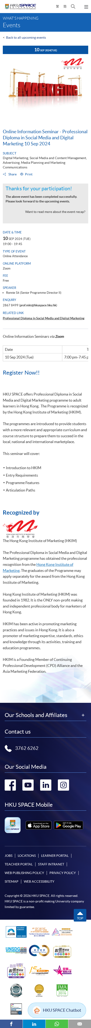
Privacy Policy (62, 873)
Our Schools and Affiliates (36, 715)
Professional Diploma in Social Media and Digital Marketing (43, 318)
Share (12, 174)
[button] (73, 6)
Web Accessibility (39, 881)
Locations (27, 855)
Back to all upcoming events (26, 37)
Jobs (8, 855)
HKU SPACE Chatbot (62, 1010)
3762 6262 (26, 748)
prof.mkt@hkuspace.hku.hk (38, 305)
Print (28, 174)
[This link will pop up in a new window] (39, 825)
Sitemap (11, 881)
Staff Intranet (51, 864)
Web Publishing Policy (24, 873)
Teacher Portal (19, 864)
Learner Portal (55, 855)
